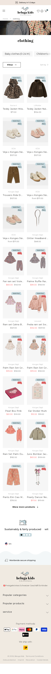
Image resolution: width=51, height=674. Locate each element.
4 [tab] (29, 535)
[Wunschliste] (38, 11)
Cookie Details (42, 660)
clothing (16, 19)
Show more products (23, 507)
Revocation (30, 660)
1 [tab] (21, 535)
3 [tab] (27, 535)
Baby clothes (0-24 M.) (17, 54)
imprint (21, 660)
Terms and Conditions (34, 656)
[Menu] (4, 10)
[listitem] (25, 2)
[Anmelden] (42, 11)
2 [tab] (24, 535)
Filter (10, 65)
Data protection (9, 660)
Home (5, 19)
